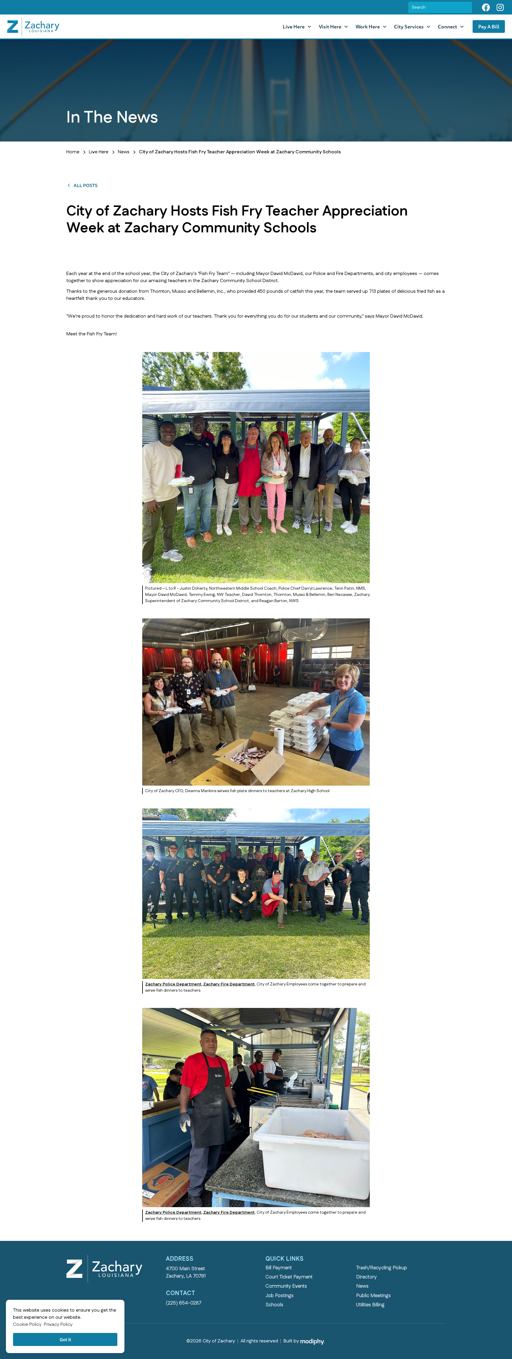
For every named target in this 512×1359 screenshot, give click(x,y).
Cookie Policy (27, 1324)
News (362, 1286)
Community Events (286, 1286)
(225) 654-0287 (183, 1303)
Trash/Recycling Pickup (381, 1267)
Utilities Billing (370, 1304)
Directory (366, 1277)
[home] (33, 26)
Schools (274, 1304)
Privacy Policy (58, 1324)
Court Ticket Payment (289, 1277)
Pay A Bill (488, 26)
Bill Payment (278, 1267)
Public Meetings (373, 1295)
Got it (65, 1339)
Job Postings (279, 1295)
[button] (297, 26)
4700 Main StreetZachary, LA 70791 (186, 1272)
